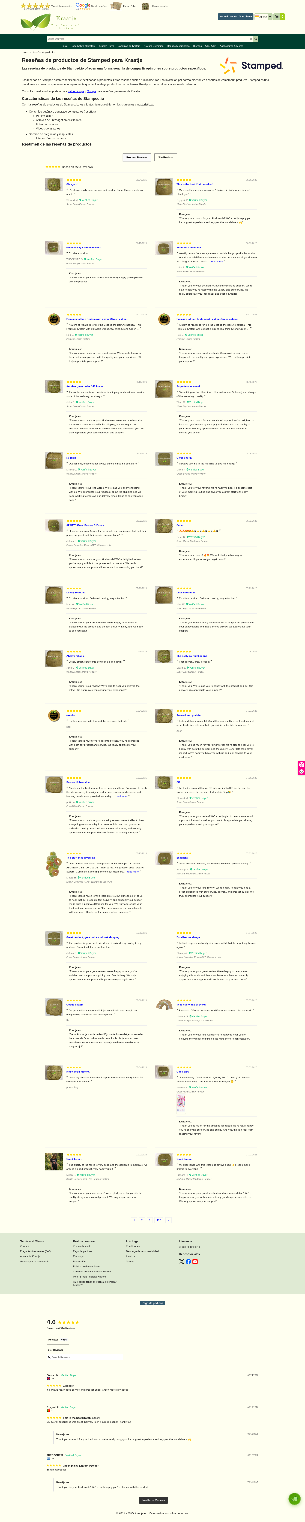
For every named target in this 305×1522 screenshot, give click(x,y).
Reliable (71, 457)
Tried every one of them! (191, 1004)
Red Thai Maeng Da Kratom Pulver (193, 873)
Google (91, 91)
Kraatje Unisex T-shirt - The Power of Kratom (87, 1179)
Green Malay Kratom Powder (83, 247)
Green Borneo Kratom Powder (191, 474)
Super (180, 525)
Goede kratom (74, 1004)
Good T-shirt (74, 1159)
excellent (71, 715)
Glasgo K (71, 184)
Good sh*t (183, 1071)
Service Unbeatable (78, 782)
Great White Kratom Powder (79, 806)
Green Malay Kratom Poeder (190, 1092)
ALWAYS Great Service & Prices (85, 525)
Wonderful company (189, 247)
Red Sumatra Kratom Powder (191, 271)
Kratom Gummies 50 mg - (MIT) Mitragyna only (88, 545)
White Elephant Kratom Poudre (191, 406)
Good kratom (184, 1159)
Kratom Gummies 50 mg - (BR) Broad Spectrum (89, 882)
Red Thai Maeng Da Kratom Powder (194, 1179)
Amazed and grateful (189, 715)
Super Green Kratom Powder (80, 204)
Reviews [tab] (53, 1339)
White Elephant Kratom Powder (192, 204)
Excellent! (183, 857)
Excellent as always (188, 937)
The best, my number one (192, 655)
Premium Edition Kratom (78, 339)
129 (159, 1220)
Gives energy (184, 457)
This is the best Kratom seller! (195, 184)
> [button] (153, 1500)
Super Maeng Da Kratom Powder (192, 541)
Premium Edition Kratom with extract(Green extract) (97, 319)
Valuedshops (76, 91)
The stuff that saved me (80, 857)
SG (178, 782)
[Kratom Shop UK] (51, 22)
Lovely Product (75, 592)
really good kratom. (78, 1071)
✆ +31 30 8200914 (189, 1247)
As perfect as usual (188, 386)
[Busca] (255, 39)
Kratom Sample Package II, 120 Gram (195, 1020)
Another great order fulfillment (84, 386)
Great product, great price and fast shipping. (93, 937)
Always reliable (75, 655)
